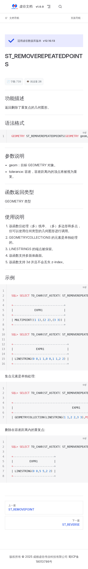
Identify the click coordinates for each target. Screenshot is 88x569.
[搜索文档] (60, 6)
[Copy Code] (81, 136)
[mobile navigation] (49, 6)
